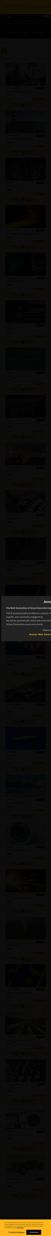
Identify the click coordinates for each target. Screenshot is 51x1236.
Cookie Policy (20, 1227)
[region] (25, 1227)
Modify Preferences (17, 1232)
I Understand (33, 1232)
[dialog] (25, 618)
